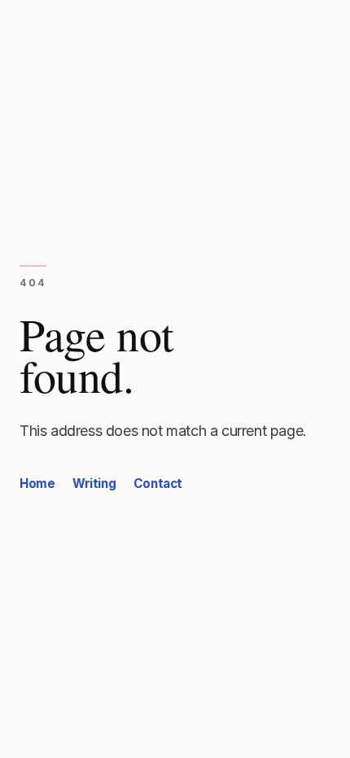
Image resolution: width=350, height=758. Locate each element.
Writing (94, 483)
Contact (157, 483)
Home (37, 483)
